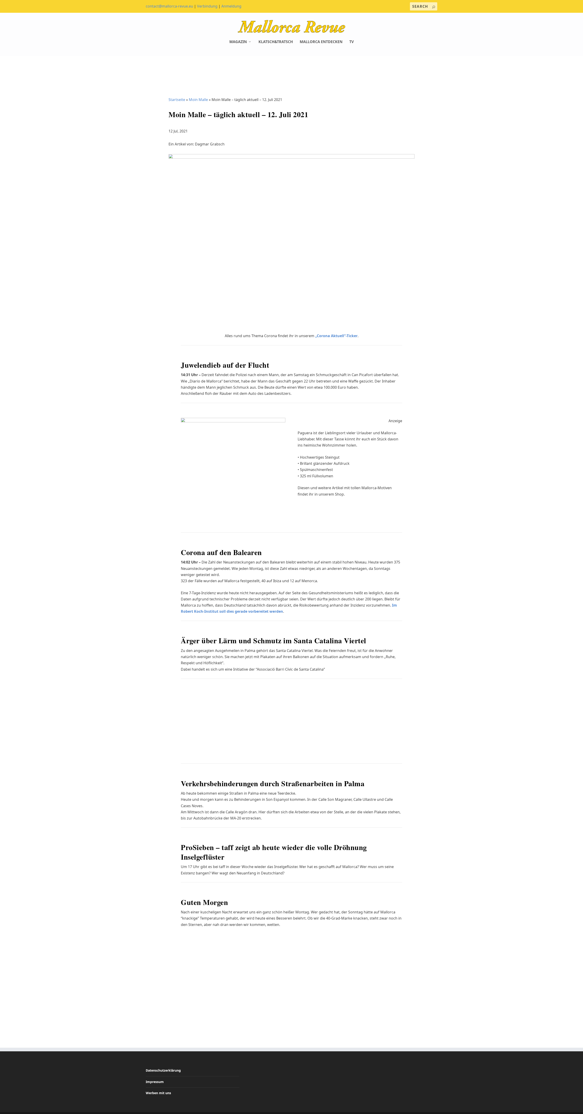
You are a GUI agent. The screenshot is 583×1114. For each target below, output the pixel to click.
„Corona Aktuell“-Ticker (336, 335)
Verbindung (207, 6)
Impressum (155, 1082)
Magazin (238, 42)
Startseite (177, 99)
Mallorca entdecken (321, 42)
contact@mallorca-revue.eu (169, 6)
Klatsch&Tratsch (275, 42)
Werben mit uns (158, 1093)
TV (351, 42)
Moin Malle (198, 99)
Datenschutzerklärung (163, 1070)
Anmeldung (231, 6)
